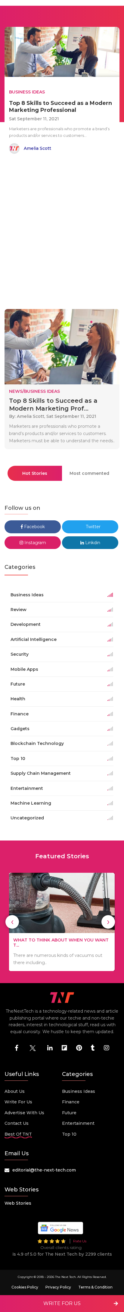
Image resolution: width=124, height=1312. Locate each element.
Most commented (89, 473)
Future (69, 1112)
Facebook (34, 526)
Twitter (93, 526)
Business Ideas (78, 1091)
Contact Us (17, 1123)
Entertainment (78, 1123)
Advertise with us (24, 1112)
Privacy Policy (58, 1287)
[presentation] (12, 922)
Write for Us (18, 1102)
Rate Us (79, 1241)
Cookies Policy (24, 1287)
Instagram (34, 542)
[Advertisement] (62, 232)
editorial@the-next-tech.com (44, 1170)
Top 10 (69, 1134)
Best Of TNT (18, 1134)
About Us (15, 1091)
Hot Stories (34, 473)
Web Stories (18, 1203)
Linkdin (92, 542)
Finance (70, 1102)
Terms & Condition (95, 1287)
